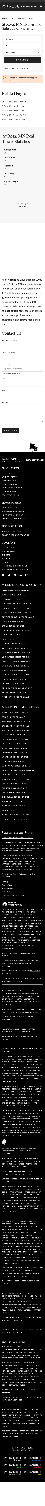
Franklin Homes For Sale (14, 735)
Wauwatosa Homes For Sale (16, 815)
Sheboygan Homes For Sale (15, 797)
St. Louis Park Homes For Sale (17, 688)
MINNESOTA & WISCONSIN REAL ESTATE (17, 838)
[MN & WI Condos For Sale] (32, 1466)
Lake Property (9, 477)
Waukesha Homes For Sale (15, 806)
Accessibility (8, 551)
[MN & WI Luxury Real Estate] (32, 1473)
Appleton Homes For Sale (15, 713)
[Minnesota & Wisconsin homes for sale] (23, 460)
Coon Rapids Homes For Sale (16, 613)
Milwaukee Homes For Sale (15, 775)
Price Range (10, 53)
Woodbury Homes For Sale (15, 697)
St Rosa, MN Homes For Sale (14, 102)
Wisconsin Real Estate (13, 511)
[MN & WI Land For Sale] (12, 1466)
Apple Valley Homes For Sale (16, 590)
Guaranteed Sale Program (15, 535)
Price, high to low (18, 68)
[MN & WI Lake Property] (32, 1459)
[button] (22, 205)
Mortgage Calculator (13, 519)
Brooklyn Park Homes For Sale (17, 604)
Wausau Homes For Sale (14, 810)
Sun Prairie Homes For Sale (16, 801)
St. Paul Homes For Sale (14, 692)
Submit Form (10, 430)
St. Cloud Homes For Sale (15, 684)
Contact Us (7, 562)
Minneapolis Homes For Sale (16, 657)
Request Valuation (11, 531)
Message (5, 402)
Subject (4, 390)
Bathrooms (10, 46)
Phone (4, 379)
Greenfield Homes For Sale (16, 744)
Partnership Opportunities (16, 569)
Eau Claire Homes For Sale (15, 726)
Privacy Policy (7, 888)
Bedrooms (9, 39)
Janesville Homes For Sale (15, 748)
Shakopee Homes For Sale (15, 679)
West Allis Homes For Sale (15, 819)
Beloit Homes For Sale (13, 717)
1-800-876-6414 (8, 548)
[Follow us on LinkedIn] (21, 575)
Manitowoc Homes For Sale (16, 766)
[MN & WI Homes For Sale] (22, 1448)
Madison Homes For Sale (14, 761)
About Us (6, 559)
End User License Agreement (13, 895)
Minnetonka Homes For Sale (16, 661)
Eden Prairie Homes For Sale (16, 630)
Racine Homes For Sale (13, 792)
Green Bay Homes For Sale (15, 739)
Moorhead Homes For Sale (15, 666)
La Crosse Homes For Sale (15, 757)
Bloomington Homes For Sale (17, 599)
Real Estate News (10, 495)
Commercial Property (13, 488)
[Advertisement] (22, 247)
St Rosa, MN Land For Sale (13, 111)
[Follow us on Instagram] (26, 575)
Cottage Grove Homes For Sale (18, 617)
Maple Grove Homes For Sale (16, 648)
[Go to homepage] (21, 7)
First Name (10, 340)
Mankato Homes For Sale (14, 644)
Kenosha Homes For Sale (14, 753)
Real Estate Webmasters (18, 874)
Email (8, 364)
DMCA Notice (7, 892)
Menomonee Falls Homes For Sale (19, 770)
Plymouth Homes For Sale (15, 670)
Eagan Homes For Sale (13, 626)
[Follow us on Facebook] (15, 575)
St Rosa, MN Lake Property (13, 106)
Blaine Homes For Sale (13, 595)
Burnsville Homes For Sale (15, 608)
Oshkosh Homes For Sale (14, 788)
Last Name (9, 352)
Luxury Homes (9, 491)
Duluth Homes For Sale (14, 621)
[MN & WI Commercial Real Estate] (12, 1473)
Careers (6, 555)
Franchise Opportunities (14, 566)
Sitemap (5, 882)
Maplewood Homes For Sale (16, 653)
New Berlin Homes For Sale (15, 779)
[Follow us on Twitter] (9, 575)
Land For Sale (9, 481)
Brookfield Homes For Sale (16, 721)
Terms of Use (7, 885)
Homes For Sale (10, 473)
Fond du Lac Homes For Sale (16, 730)
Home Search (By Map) (13, 515)
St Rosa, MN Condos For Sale (14, 115)
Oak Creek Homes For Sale (15, 784)
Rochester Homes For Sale (15, 675)
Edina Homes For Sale (13, 635)
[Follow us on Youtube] (3, 575)
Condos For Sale (10, 484)
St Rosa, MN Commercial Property (16, 120)
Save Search (22, 60)
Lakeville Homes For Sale (15, 639)
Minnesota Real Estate (13, 508)
